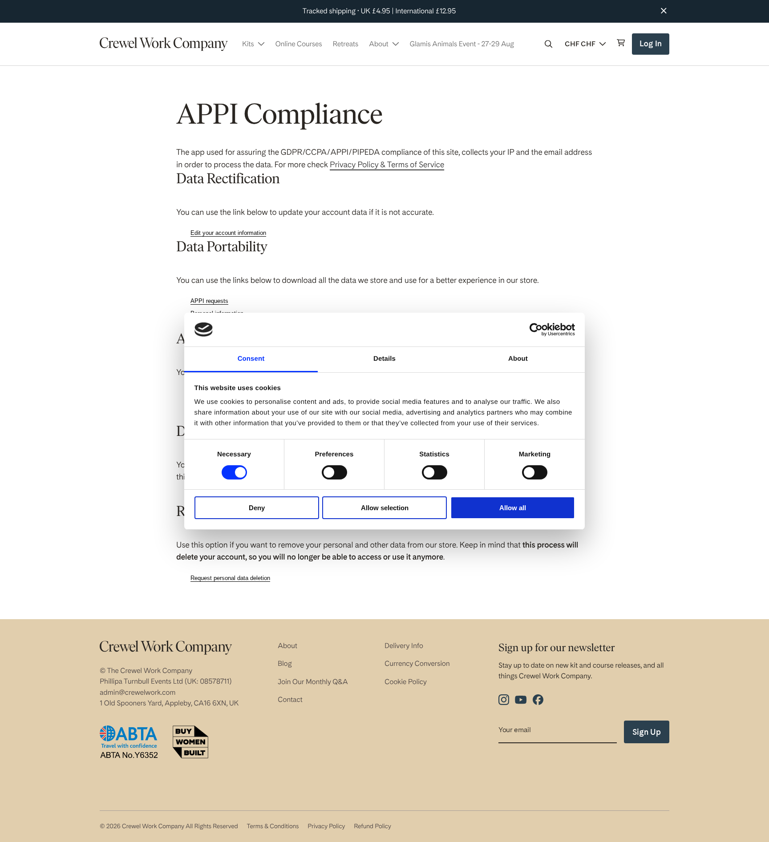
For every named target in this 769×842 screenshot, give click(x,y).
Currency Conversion (417, 663)
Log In (651, 47)
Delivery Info (403, 645)
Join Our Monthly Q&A (313, 681)
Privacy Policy (326, 826)
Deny (257, 508)
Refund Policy (372, 826)
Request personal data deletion (230, 578)
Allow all (512, 508)
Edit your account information (228, 233)
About (287, 645)
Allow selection (385, 508)
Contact (290, 699)
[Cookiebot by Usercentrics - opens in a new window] (536, 329)
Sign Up (646, 732)
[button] (549, 44)
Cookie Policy (405, 681)
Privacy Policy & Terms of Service (387, 164)
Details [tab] (384, 359)
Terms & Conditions (273, 826)
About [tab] (518, 359)
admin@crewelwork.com (137, 692)
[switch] (334, 472)
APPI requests (209, 301)
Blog (285, 663)
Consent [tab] (251, 359)
